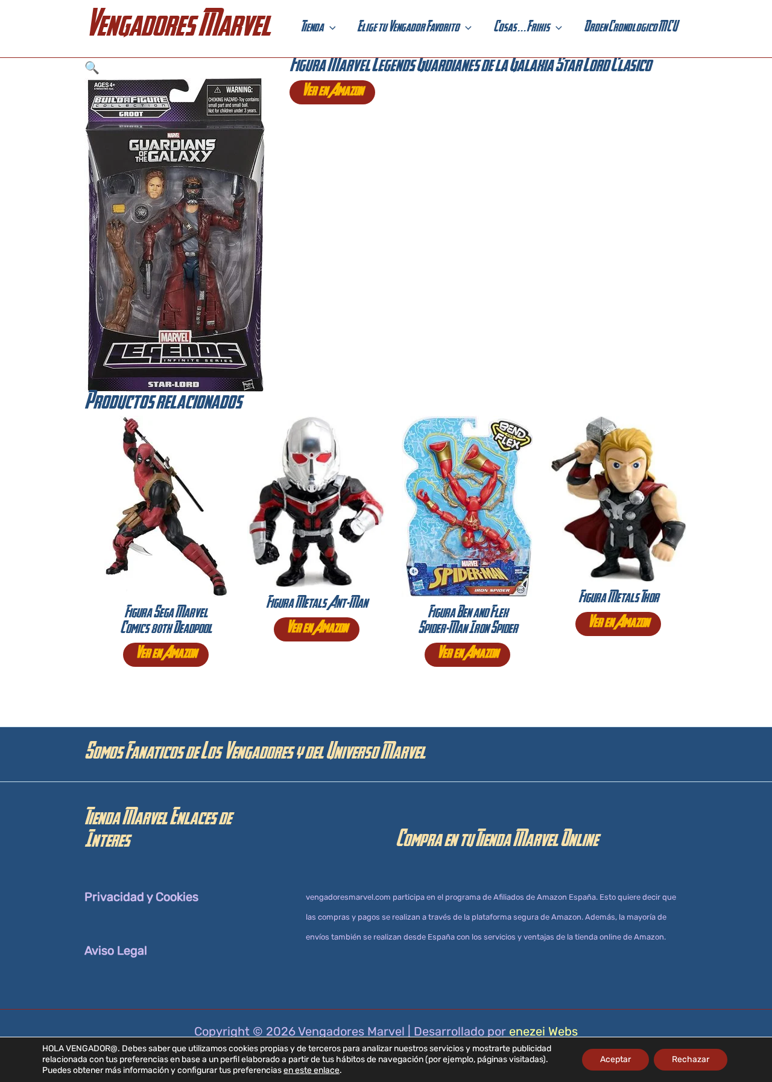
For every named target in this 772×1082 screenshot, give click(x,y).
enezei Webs (543, 1031)
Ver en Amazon (332, 92)
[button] (329, 29)
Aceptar (615, 1059)
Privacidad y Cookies (141, 896)
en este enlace (311, 1070)
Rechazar (690, 1059)
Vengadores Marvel (177, 28)
